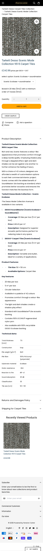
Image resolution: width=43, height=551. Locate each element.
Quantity (5, 99)
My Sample (34, 549)
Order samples (10, 116)
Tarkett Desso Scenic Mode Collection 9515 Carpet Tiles (14, 452)
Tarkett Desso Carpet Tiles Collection (18, 9)
